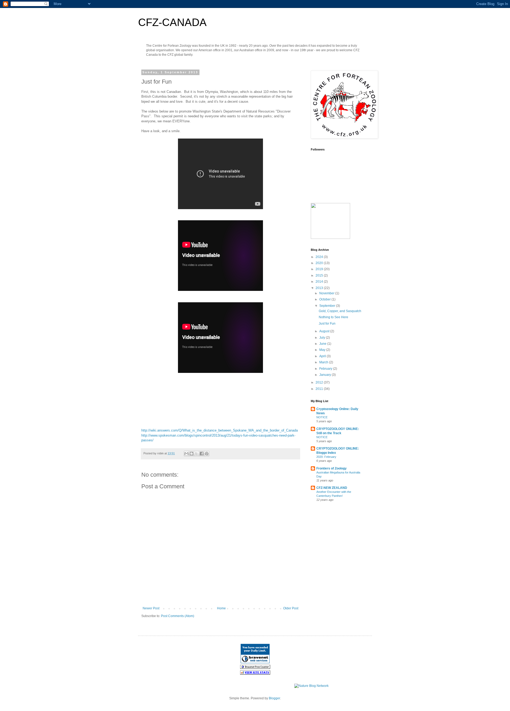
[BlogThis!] (191, 453)
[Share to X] (196, 453)
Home (221, 608)
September (327, 306)
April (323, 356)
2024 (320, 257)
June (323, 344)
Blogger (274, 698)
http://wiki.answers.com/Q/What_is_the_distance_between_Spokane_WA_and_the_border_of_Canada (219, 430)
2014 (320, 281)
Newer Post (151, 608)
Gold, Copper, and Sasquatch (340, 311)
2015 (320, 275)
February (326, 368)
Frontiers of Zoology (331, 468)
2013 (320, 288)
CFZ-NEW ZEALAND (331, 488)
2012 (320, 382)
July (322, 337)
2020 (320, 263)
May (322, 350)
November (327, 293)
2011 (320, 389)
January (325, 375)
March (324, 362)
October (325, 299)
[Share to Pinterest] (206, 453)
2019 (320, 269)
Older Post (290, 608)
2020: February (326, 456)
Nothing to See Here (333, 317)
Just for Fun (327, 323)
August (324, 331)
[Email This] (186, 453)
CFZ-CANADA (172, 22)
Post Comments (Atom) (177, 616)
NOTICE (322, 417)
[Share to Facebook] (201, 453)
